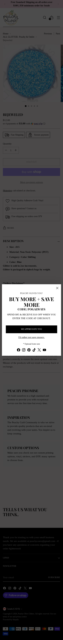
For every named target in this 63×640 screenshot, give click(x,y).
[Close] (57, 288)
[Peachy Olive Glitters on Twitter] (39, 350)
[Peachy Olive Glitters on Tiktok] (34, 350)
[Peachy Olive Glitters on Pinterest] (29, 350)
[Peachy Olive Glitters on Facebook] (19, 350)
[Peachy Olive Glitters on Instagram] (24, 350)
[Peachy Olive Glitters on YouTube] (44, 350)
